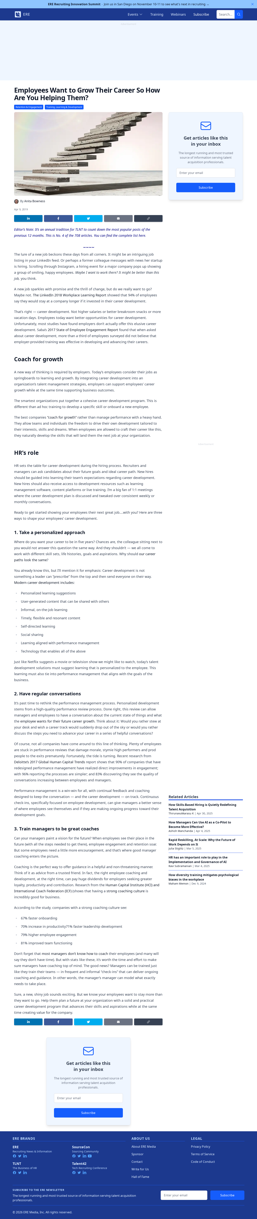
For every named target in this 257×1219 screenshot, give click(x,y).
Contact (137, 1162)
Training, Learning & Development (64, 107)
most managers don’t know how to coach (75, 953)
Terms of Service (202, 1154)
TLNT (17, 1163)
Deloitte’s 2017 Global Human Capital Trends (49, 762)
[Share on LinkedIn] (28, 218)
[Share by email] (118, 218)
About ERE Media (144, 1146)
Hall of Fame (140, 1177)
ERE (16, 1147)
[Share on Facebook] (58, 218)
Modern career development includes (44, 582)
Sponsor (138, 1154)
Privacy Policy (200, 1146)
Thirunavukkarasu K (181, 813)
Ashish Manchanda (181, 831)
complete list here (132, 235)
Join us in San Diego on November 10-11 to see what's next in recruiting (128, 4)
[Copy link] (148, 218)
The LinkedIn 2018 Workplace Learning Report (69, 295)
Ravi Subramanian (180, 866)
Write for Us (140, 1169)
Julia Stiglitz (176, 848)
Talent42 (79, 1163)
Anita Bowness (34, 201)
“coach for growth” (62, 417)
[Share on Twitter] (88, 218)
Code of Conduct (203, 1162)
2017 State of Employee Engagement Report (83, 329)
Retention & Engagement (29, 107)
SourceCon (81, 1147)
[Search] (239, 14)
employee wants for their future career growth (57, 721)
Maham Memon (179, 883)
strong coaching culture (125, 891)
